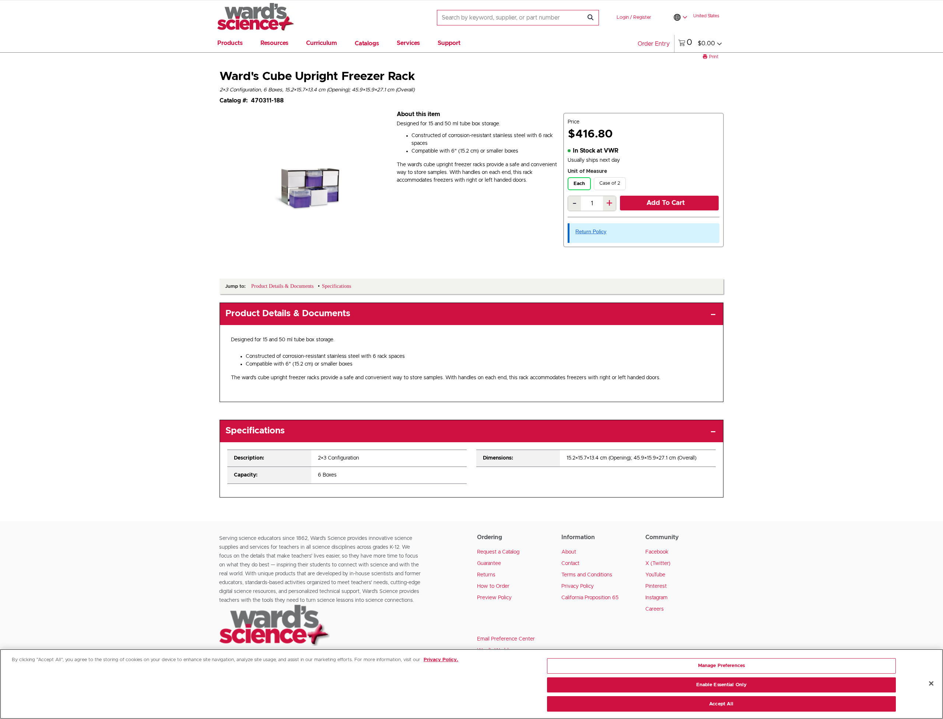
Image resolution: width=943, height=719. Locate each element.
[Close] (931, 684)
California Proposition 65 (589, 597)
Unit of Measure (587, 171)
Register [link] (642, 17)
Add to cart (665, 203)
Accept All (721, 703)
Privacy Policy (577, 586)
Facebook (657, 552)
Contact (570, 563)
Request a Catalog (498, 552)
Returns (486, 574)
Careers (654, 609)
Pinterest (656, 586)
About (568, 552)
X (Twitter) (657, 563)
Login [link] (623, 17)
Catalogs (367, 43)
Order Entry (654, 44)
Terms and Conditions (586, 574)
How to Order (493, 586)
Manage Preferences (721, 665)
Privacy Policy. (441, 659)
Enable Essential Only (721, 685)
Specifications (255, 430)
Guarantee (489, 563)
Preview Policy (494, 597)
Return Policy (590, 231)
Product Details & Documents (287, 313)
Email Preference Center (506, 639)
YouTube (655, 574)
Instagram (656, 597)
